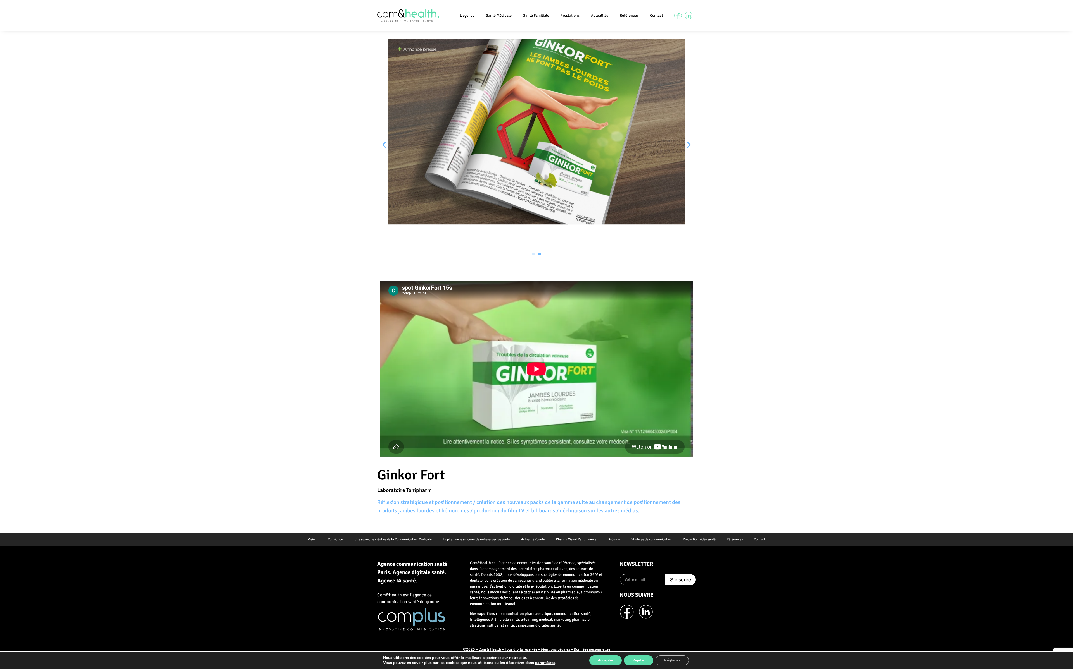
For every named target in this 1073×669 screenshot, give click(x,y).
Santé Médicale (499, 15)
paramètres (545, 662)
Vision (312, 539)
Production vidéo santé (699, 539)
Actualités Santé (533, 539)
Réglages (672, 660)
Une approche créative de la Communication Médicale (393, 539)
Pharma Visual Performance (576, 539)
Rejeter (638, 660)
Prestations (570, 15)
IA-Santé (613, 539)
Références (629, 15)
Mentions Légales (555, 649)
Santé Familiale (536, 15)
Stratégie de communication (651, 539)
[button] (384, 145)
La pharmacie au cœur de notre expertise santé (476, 539)
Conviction (335, 539)
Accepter (605, 660)
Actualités (599, 15)
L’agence (467, 15)
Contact (656, 15)
